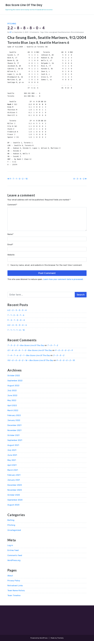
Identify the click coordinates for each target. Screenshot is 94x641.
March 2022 (12, 410)
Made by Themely (57, 638)
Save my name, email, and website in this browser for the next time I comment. (46, 265)
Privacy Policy (13, 581)
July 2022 (12, 390)
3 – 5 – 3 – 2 (58, 355)
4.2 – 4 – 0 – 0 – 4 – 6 (17, 325)
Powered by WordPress (39, 638)
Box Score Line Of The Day (24, 5)
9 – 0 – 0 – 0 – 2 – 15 (65, 360)
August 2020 (13, 505)
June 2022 (12, 395)
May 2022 (11, 400)
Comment (12, 205)
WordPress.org (13, 560)
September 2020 (15, 500)
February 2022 (14, 415)
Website (11, 255)
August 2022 (13, 385)
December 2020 (14, 485)
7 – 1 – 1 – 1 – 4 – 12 (16, 330)
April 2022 (12, 405)
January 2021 (13, 480)
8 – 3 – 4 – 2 (79, 179)
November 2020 (14, 490)
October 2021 (13, 435)
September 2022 (15, 381)
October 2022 (13, 375)
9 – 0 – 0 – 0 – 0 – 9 (63, 350)
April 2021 (12, 465)
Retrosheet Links (15, 585)
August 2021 (13, 445)
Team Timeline (13, 595)
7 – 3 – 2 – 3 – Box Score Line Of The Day (25, 345)
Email (10, 244)
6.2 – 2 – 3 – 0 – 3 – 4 (16, 310)
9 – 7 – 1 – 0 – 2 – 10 (18, 179)
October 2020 (13, 495)
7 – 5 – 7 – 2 (52, 345)
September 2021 (14, 440)
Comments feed (14, 555)
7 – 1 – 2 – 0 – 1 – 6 (15, 315)
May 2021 (11, 460)
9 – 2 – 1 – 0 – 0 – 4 (16, 320)
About (10, 576)
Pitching (11, 24)
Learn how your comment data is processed (63, 279)
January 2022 (13, 420)
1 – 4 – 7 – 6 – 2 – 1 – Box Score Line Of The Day (28, 355)
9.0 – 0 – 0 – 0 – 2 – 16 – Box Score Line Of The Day (30, 360)
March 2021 (12, 470)
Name (10, 234)
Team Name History (16, 590)
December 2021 (14, 425)
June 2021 (12, 455)
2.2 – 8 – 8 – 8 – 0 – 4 (26, 28)
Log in (10, 545)
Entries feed (13, 550)
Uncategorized (14, 530)
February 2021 (13, 475)
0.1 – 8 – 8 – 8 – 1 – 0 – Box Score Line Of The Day (29, 350)
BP (11, 32)
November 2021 (14, 430)
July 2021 (11, 450)
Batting (10, 520)
